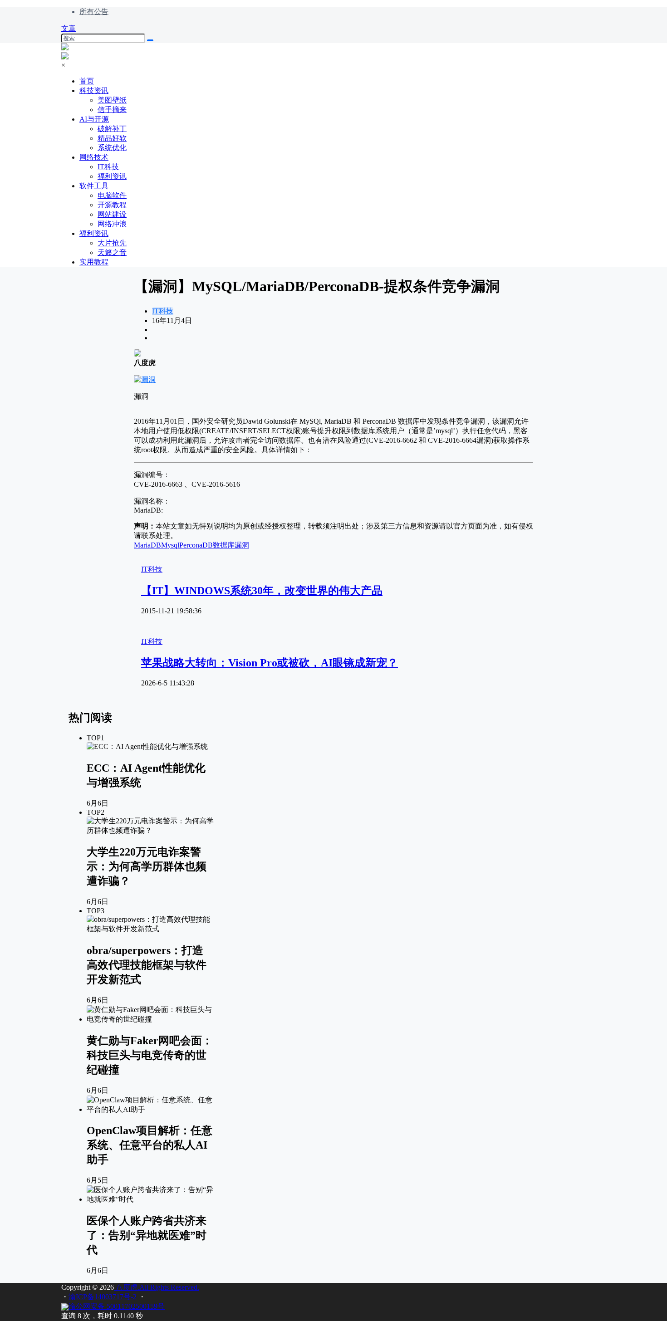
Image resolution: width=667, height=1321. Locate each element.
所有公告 (93, 11)
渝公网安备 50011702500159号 (117, 1306)
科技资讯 (93, 90)
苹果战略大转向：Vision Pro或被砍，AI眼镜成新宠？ (269, 663)
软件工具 (93, 186)
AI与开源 (94, 119)
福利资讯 (93, 233)
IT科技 (162, 311)
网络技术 (93, 157)
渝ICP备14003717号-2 (103, 1297)
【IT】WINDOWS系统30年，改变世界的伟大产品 (262, 591)
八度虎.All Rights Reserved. (156, 1287)
